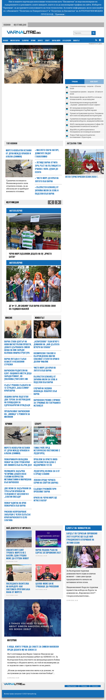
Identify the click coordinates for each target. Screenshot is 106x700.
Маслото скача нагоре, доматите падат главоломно (47, 153)
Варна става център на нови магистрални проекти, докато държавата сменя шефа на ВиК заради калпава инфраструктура (17, 347)
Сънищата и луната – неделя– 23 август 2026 (86, 92)
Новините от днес (95, 44)
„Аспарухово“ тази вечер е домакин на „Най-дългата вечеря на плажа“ (46, 344)
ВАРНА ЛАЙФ (56, 40)
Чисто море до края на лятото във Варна (47, 179)
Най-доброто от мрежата (18, 528)
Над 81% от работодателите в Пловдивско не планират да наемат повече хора (85, 131)
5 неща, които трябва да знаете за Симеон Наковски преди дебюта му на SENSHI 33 (33, 648)
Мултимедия (20, 24)
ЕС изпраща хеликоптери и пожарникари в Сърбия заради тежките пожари (83, 110)
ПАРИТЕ (40, 40)
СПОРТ (47, 40)
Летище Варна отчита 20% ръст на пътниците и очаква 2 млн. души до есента (47, 167)
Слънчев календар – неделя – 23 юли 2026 (85, 87)
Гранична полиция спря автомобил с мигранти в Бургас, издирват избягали (86, 119)
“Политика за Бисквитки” (63, 10)
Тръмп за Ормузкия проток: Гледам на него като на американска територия (86, 114)
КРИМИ (33, 40)
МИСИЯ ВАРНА (15, 40)
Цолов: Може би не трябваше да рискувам (47, 585)
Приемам (59, 14)
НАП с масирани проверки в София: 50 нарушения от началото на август (87, 125)
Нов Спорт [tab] (94, 81)
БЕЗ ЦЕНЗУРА (67, 40)
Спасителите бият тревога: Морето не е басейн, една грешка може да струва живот (17, 554)
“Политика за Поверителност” (33, 10)
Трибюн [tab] (75, 81)
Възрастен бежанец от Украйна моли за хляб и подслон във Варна (47, 190)
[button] (7, 61)
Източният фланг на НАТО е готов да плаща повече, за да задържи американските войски (85, 99)
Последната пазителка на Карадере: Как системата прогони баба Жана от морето (18, 588)
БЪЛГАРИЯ (25, 40)
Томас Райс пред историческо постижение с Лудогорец (82, 136)
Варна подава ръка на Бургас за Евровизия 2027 (48, 551)
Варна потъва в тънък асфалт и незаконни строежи (31, 49)
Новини (6, 24)
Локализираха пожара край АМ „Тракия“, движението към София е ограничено (85, 104)
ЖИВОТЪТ (76, 40)
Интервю (12, 640)
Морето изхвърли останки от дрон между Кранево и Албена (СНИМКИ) (18, 153)
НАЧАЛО (5, 40)
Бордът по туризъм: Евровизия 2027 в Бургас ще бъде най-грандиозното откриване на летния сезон (81, 538)
